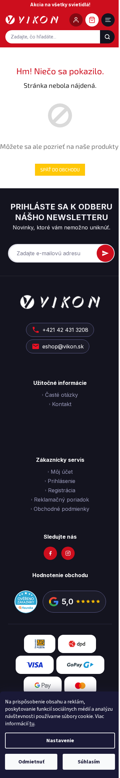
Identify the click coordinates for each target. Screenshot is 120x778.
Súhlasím (89, 761)
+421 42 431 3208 (65, 330)
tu (31, 723)
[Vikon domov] (31, 20)
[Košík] (92, 20)
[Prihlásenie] (76, 20)
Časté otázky (61, 394)
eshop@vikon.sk (63, 346)
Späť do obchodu (60, 169)
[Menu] (108, 20)
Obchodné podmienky (61, 509)
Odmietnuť (31, 761)
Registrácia (61, 490)
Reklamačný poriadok (61, 499)
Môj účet (62, 471)
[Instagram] (68, 553)
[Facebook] (50, 553)
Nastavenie (60, 740)
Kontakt (61, 404)
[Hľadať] (107, 36)
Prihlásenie (61, 481)
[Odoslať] (105, 253)
